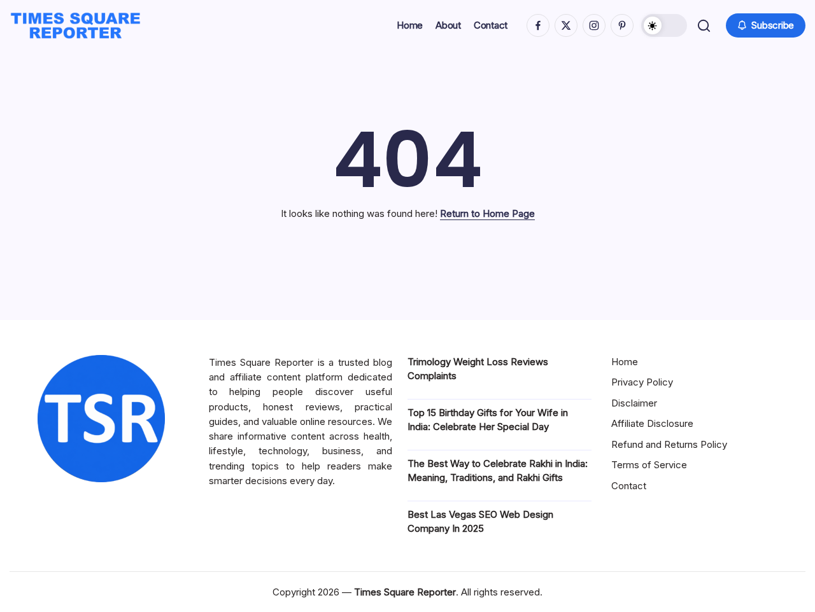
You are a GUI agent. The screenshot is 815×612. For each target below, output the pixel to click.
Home (624, 362)
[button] (664, 25)
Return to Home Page (487, 213)
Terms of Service (649, 465)
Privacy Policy (642, 382)
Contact (628, 486)
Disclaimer (634, 403)
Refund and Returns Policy (669, 444)
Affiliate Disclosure (652, 423)
